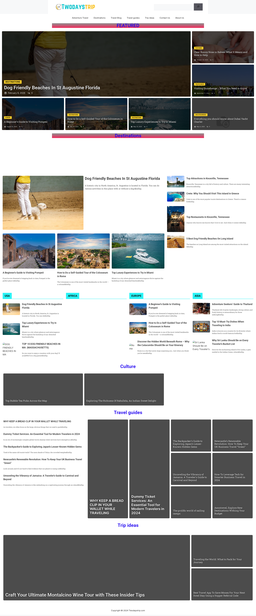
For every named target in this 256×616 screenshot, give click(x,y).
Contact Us (165, 18)
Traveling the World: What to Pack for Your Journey (217, 561)
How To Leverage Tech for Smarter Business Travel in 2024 (229, 477)
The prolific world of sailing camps (188, 512)
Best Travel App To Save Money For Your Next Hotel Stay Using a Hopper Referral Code (219, 594)
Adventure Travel (80, 18)
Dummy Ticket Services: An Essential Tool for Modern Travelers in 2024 (41, 434)
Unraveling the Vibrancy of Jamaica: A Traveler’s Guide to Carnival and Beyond (190, 477)
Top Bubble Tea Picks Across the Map (26, 400)
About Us (179, 18)
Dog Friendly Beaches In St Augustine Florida (52, 87)
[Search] (198, 7)
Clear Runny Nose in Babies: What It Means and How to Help (220, 53)
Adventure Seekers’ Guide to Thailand (232, 304)
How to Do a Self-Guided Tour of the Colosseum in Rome (95, 120)
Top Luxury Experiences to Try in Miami (153, 121)
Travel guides (133, 18)
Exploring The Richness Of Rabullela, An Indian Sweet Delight (121, 400)
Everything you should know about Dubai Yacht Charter (221, 120)
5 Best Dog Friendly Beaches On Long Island (209, 238)
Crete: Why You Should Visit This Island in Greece (212, 193)
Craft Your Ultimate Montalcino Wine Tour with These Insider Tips (75, 595)
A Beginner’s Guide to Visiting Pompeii (25, 121)
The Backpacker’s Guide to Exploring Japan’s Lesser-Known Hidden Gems (42, 446)
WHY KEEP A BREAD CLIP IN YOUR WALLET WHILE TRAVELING (37, 421)
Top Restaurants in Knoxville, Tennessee (208, 217)
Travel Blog (116, 18)
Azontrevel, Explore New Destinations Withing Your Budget (229, 510)
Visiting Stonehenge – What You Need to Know (220, 88)
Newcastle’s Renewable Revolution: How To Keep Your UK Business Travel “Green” (231, 443)
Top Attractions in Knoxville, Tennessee (207, 178)
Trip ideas (149, 18)
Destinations (99, 18)
